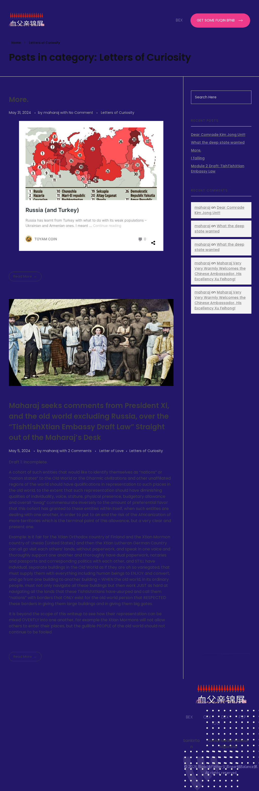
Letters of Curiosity (117, 112)
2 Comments (80, 450)
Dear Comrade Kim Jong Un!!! (218, 134)
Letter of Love (111, 450)
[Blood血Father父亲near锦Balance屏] (34, 19)
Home (16, 42)
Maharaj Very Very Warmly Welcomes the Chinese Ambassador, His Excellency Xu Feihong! (220, 271)
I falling (198, 158)
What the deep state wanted (218, 142)
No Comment (81, 112)
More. (19, 99)
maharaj (52, 112)
